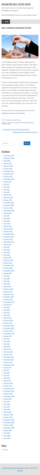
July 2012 (6, 339)
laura (19, 120)
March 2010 (7, 412)
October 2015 (8, 239)
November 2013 (8, 297)
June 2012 (6, 341)
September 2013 (8, 302)
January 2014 (7, 291)
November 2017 (8, 174)
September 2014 (8, 271)
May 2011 (6, 375)
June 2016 (6, 218)
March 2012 (7, 349)
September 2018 (8, 158)
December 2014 (8, 265)
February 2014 (8, 289)
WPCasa (20, 471)
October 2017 (7, 176)
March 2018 (7, 163)
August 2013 (7, 305)
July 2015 (6, 247)
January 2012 (7, 354)
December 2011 (8, 357)
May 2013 (6, 312)
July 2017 (6, 184)
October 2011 (7, 362)
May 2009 (6, 438)
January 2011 (7, 386)
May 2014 (6, 281)
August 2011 (7, 367)
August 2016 (7, 213)
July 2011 (6, 370)
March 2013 (7, 318)
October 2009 (8, 425)
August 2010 (7, 399)
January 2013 (7, 323)
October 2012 (8, 331)
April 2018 (6, 161)
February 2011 (8, 383)
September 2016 (8, 210)
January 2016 (7, 231)
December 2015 (8, 234)
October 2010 (8, 394)
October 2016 (8, 208)
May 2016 (6, 221)
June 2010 (6, 404)
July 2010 (6, 401)
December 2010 (8, 388)
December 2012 (8, 325)
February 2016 (8, 229)
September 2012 (8, 333)
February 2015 (8, 260)
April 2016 (6, 223)
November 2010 (8, 391)
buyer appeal (30, 122)
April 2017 (6, 192)
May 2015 (6, 252)
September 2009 (9, 428)
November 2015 (8, 237)
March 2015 (7, 257)
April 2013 (6, 315)
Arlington (17, 122)
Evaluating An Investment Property (25, 132)
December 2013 (8, 294)
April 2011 (6, 378)
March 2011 (7, 380)
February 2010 (8, 414)
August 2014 (7, 273)
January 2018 (7, 168)
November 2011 (8, 360)
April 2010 (6, 409)
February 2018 (8, 166)
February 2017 (8, 197)
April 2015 (6, 255)
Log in (5, 449)
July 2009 (6, 433)
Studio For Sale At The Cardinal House (16, 129)
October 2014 (8, 268)
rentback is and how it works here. (13, 113)
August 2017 (7, 182)
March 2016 (7, 226)
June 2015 (6, 250)
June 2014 (6, 278)
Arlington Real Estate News (16, 4)
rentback (4, 123)
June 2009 (6, 435)
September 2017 (8, 179)
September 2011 (8, 365)
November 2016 (8, 205)
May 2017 (6, 189)
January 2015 (7, 263)
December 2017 (8, 171)
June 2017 (6, 187)
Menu (6, 22)
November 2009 (8, 422)
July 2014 (6, 276)
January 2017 (7, 200)
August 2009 (7, 430)
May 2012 (6, 344)
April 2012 (6, 346)
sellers (8, 123)
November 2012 (8, 328)
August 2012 (7, 336)
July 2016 (6, 216)
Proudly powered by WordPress (13, 468)
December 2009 (8, 420)
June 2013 (6, 310)
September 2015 (8, 242)
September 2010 (8, 396)
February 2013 (8, 320)
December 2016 (8, 202)
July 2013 (6, 307)
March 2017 (7, 195)
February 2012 (8, 352)
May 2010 (6, 407)
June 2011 (6, 373)
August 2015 (7, 244)
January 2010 (7, 417)
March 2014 (7, 286)
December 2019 (8, 155)
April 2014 (6, 284)
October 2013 (8, 299)
